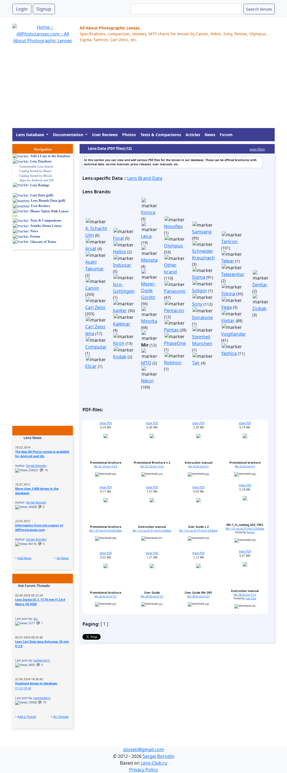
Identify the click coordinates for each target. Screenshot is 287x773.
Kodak (119, 357)
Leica (146, 236)
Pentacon (174, 310)
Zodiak (259, 308)
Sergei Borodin (36, 466)
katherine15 (41, 660)
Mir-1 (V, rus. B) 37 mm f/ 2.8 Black (152, 530)
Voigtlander (233, 334)
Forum (226, 134)
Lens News (32, 437)
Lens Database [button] (30, 134)
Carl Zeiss (95, 307)
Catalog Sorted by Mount (35, 175)
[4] (29, 688)
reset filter (257, 149)
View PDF (105, 423)
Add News (24, 558)
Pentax (171, 330)
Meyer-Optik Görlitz (148, 290)
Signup (43, 9)
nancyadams (41, 698)
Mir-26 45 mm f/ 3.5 (105, 596)
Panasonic (175, 291)
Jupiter (120, 310)
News (210, 134)
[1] (16, 688)
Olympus (173, 246)
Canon (92, 288)
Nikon (147, 381)
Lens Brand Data (144, 178)
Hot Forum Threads (34, 585)
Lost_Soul (251, 598)
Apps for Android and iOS (36, 180)
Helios (119, 252)
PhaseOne (175, 343)
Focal (118, 238)
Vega (226, 307)
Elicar (91, 366)
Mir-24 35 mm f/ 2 (198, 466)
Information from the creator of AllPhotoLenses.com (39, 527)
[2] (21, 688)
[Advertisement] (143, 89)
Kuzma (250, 532)
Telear (227, 261)
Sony (197, 304)
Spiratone (202, 317)
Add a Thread (27, 717)
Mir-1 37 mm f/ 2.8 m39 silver (105, 530)
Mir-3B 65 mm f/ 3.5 (245, 594)
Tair (196, 363)
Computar (96, 347)
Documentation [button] (68, 134)
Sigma (198, 277)
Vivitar (228, 320)
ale (35, 619)
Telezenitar (232, 274)
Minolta (149, 321)
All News (63, 558)
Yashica (229, 353)
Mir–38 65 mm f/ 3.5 (152, 596)
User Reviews (105, 134)
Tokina (228, 294)
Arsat (90, 248)
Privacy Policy (143, 770)
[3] (25, 688)
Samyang (202, 232)
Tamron (229, 241)
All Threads (61, 717)
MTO (146, 363)
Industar (122, 265)
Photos (129, 134)
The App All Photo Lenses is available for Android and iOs (42, 454)
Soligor (199, 290)
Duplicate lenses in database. (36, 683)
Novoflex (173, 226)
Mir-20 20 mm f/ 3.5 (105, 466)
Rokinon (173, 362)
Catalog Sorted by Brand (35, 171)
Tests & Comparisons (160, 134)
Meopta (149, 260)
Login (22, 9)
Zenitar (259, 285)
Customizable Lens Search (36, 166)
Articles (193, 134)
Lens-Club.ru (154, 763)
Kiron (118, 343)
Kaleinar (121, 324)
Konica (148, 212)
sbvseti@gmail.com (143, 749)
